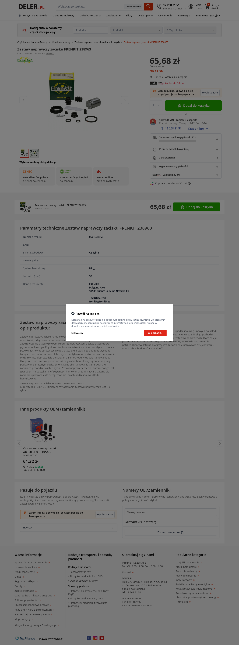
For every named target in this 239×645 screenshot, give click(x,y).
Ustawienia (77, 333)
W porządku (155, 333)
